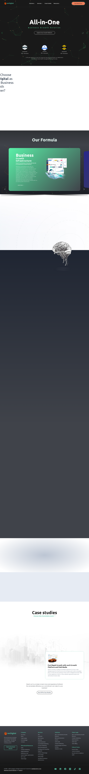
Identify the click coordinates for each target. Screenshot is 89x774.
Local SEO (40, 736)
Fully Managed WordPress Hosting (60, 746)
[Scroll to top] (3, 769)
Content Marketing (42, 745)
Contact (23, 742)
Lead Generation (42, 742)
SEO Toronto (41, 738)
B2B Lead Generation (59, 738)
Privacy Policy (75, 749)
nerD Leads (57, 741)
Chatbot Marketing (25, 749)
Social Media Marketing (43, 743)
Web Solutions (75, 740)
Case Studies (48, 3)
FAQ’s (22, 736)
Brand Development (42, 747)
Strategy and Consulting (43, 749)
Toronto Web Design (42, 753)
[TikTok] (75, 769)
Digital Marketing (25, 751)
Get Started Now (78, 3)
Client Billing (74, 743)
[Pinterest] (80, 769)
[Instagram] (70, 769)
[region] (44, 171)
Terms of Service (76, 751)
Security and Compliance (78, 753)
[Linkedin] (60, 769)
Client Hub (74, 741)
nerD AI (56, 740)
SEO (39, 734)
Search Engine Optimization (27, 755)
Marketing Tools (24, 753)
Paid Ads (40, 740)
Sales (22, 747)
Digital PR (40, 751)
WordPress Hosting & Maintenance (42, 759)
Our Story (23, 734)
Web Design (23, 758)
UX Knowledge (24, 740)
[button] (2, 33)
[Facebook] (65, 769)
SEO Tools (23, 757)
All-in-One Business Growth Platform (61, 735)
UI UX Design (41, 754)
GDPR (73, 755)
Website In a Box (58, 749)
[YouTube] (55, 769)
